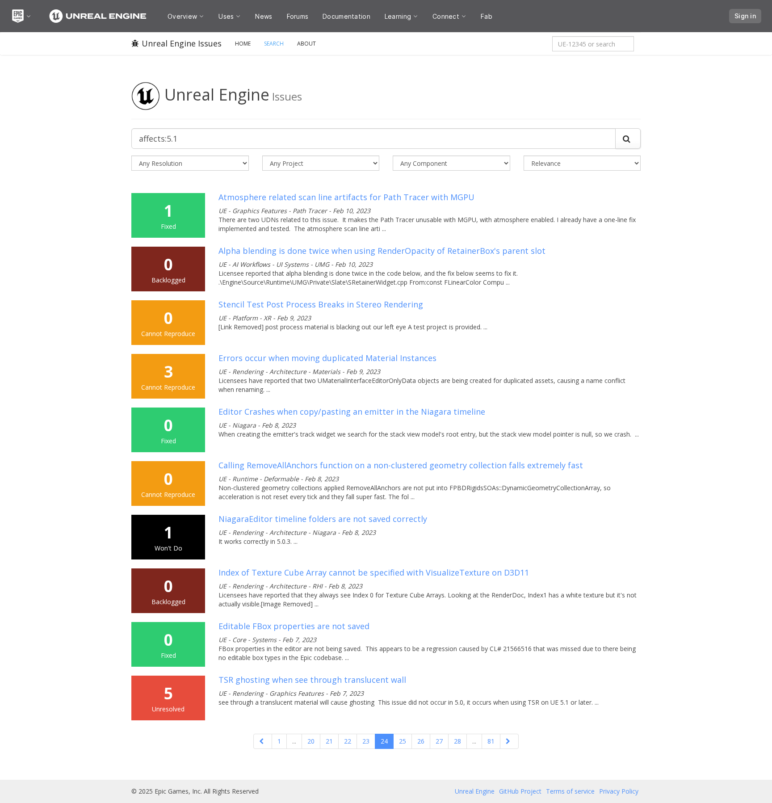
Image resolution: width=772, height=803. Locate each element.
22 (347, 741)
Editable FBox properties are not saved (293, 626)
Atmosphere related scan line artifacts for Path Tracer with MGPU (346, 197)
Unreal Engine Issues (182, 43)
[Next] (509, 741)
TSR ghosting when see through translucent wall (312, 679)
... (294, 741)
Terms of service (570, 791)
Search (274, 43)
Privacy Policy (618, 791)
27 (439, 741)
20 (311, 741)
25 (402, 741)
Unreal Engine (475, 791)
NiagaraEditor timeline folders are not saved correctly (322, 518)
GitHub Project (520, 791)
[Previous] (262, 741)
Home (243, 43)
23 (365, 741)
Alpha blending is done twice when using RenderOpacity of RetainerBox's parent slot (381, 250)
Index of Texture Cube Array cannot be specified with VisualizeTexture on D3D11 (373, 572)
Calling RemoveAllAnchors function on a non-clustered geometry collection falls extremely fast (400, 465)
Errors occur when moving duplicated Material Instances (327, 358)
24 (384, 741)
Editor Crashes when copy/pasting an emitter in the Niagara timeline (351, 411)
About (306, 43)
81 (491, 741)
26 (420, 741)
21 (329, 741)
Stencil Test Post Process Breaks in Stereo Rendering (320, 304)
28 (457, 741)
